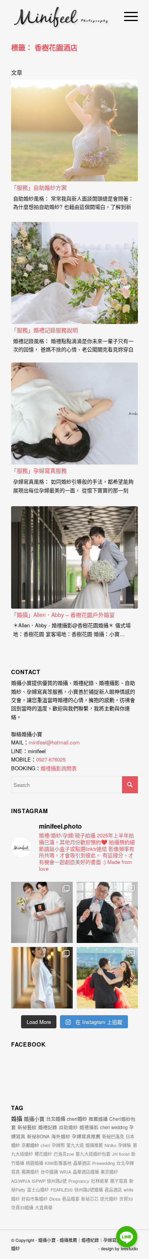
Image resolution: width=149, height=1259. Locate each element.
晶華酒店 (82, 1163)
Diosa (54, 1198)
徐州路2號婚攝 (88, 1189)
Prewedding (103, 1163)
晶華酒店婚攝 (86, 1171)
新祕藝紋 (27, 1127)
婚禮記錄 (47, 1127)
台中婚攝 (49, 1171)
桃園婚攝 (34, 1163)
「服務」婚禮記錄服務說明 (44, 330)
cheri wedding (114, 1127)
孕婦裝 (124, 1145)
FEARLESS (61, 1189)
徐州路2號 (57, 1181)
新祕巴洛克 (113, 1136)
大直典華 (43, 1207)
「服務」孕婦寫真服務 (39, 470)
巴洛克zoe (64, 1154)
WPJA (65, 1171)
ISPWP (38, 1181)
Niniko (110, 1145)
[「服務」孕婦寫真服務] (74, 413)
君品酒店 (113, 1189)
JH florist (121, 1154)
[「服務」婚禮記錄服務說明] (74, 273)
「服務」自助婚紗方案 (39, 187)
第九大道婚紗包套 (92, 1154)
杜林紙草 (99, 1181)
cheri (45, 1145)
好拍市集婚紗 (34, 1198)
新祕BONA (38, 1136)
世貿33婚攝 (22, 1207)
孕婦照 (58, 1145)
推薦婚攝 (98, 1118)
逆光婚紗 (109, 1198)
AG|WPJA (20, 1181)
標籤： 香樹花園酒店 (44, 47)
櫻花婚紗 (43, 1154)
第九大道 (75, 1145)
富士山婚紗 (38, 1189)
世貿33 (126, 1198)
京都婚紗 (30, 1145)
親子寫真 (119, 1181)
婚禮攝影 (89, 1127)
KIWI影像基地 (58, 1163)
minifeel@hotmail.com (54, 742)
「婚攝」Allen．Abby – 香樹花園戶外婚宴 (63, 615)
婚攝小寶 (34, 1118)
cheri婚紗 (77, 1118)
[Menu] (127, 16)
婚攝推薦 (94, 1145)
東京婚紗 (109, 1171)
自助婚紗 (68, 1127)
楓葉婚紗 (30, 1171)
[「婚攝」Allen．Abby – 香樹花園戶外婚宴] (74, 557)
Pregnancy (78, 1181)
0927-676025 (51, 759)
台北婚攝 (55, 1118)
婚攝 (16, 1118)
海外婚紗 (60, 1136)
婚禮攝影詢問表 (59, 768)
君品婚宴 (70, 1198)
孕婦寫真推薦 (86, 1136)
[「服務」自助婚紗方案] (74, 130)
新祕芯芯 (90, 1198)
